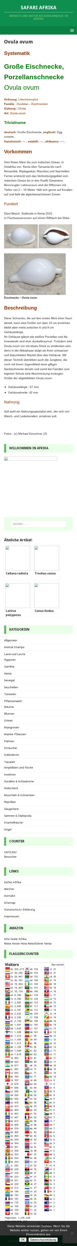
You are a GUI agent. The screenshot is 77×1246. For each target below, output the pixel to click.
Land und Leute (14, 654)
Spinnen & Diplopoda (17, 815)
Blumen (9, 713)
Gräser (8, 720)
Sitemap (9, 902)
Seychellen (11, 687)
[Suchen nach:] (39, 524)
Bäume (9, 707)
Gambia (9, 666)
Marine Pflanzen (15, 734)
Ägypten (10, 659)
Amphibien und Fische (18, 767)
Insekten (10, 774)
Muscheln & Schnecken (19, 795)
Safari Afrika (12, 882)
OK (23, 1239)
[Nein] (72, 1233)
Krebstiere (11, 788)
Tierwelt (9, 762)
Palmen (9, 741)
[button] (71, 30)
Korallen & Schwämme (19, 781)
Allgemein (10, 640)
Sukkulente (11, 754)
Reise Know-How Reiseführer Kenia (28, 943)
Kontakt (9, 895)
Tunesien (10, 694)
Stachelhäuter (13, 822)
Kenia (7, 673)
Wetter (9, 889)
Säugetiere (11, 809)
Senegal (9, 680)
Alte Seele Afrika (15, 939)
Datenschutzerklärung (43, 1239)
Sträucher (10, 748)
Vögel (7, 829)
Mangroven (11, 727)
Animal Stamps (14, 647)
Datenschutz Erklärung (19, 909)
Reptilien (10, 802)
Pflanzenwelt (13, 701)
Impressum (11, 916)
